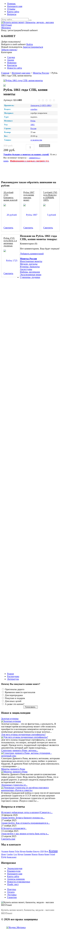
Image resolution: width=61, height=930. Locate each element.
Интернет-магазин (21, 73)
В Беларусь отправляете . (14, 828)
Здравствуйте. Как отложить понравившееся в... (25, 823)
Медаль (20, 854)
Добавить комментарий (32, 253)
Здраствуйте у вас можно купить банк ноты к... (25, 833)
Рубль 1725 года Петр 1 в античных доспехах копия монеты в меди (10, 244)
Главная (5, 73)
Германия (27, 854)
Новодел (36, 851)
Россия (33, 128)
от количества (36, 140)
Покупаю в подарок (14, 698)
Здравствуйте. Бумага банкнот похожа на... (23, 817)
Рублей (52, 854)
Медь (46, 851)
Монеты (35, 854)
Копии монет (11, 857)
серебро (33, 109)
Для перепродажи (13, 695)
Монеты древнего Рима (13, 769)
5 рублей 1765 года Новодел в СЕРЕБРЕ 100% (50, 196)
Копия (53, 851)
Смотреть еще (8, 839)
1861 (32, 125)
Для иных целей (12, 701)
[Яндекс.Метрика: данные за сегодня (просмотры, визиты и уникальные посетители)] (16, 927)
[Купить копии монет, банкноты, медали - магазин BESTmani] (30, 25)
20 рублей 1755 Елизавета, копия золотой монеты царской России (10, 200)
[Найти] (30, 20)
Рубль (32, 121)
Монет (3, 854)
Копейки (29, 851)
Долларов (4, 851)
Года (3, 857)
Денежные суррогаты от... (14, 785)
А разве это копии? (14, 704)
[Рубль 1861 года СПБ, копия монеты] (29, 80)
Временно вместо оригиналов (19, 692)
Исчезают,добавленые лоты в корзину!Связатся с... (27, 812)
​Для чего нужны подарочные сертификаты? (23, 734)
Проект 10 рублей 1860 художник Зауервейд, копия (28, 332)
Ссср (15, 854)
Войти (29, 44)
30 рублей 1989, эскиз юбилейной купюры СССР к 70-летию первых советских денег (29, 481)
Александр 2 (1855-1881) (40, 105)
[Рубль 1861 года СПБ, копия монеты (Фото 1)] (11, 85)
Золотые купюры (10, 718)
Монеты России (41, 73)
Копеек (11, 851)
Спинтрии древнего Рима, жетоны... (19, 750)
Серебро (10, 854)
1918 (42, 851)
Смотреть (8, 227)
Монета (41, 854)
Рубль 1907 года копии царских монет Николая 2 (28, 197)
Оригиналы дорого (14, 689)
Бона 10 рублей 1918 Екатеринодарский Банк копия (28, 283)
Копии (46, 854)
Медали (23, 851)
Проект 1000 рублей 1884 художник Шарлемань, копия (30, 578)
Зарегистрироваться (33, 47)
